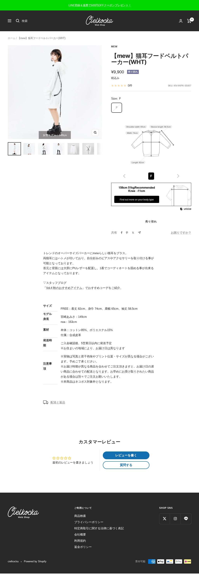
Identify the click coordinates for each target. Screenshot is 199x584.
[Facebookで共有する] (121, 232)
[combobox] (51, 20)
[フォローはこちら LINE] (186, 518)
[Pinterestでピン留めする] (127, 232)
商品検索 (80, 515)
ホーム (11, 38)
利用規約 (80, 540)
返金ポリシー (83, 546)
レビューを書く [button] (126, 455)
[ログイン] (180, 21)
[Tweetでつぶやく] (133, 232)
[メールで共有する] (139, 232)
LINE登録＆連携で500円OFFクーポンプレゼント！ (100, 5)
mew (114, 46)
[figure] (124, 176)
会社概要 (80, 534)
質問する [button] (126, 465)
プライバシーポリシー (88, 522)
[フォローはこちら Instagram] (175, 518)
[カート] (189, 21)
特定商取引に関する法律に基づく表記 (99, 528)
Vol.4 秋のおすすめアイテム (64, 287)
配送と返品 (58, 402)
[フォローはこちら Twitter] (164, 518)
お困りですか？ (181, 232)
